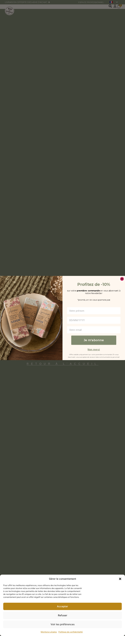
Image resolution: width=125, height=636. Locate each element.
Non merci (94, 349)
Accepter (62, 606)
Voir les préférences (63, 624)
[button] (120, 578)
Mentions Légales (49, 632)
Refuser (62, 615)
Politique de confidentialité (70, 632)
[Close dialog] (122, 279)
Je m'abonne (94, 340)
